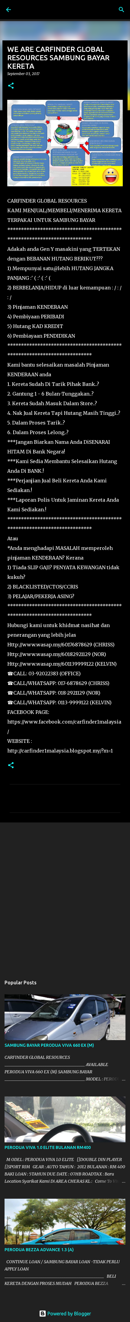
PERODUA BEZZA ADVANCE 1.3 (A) (39, 1249)
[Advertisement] (65, 896)
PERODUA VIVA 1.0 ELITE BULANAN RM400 (48, 1147)
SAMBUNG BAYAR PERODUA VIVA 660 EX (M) (49, 1045)
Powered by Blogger (68, 1313)
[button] (11, 86)
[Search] (121, 9)
